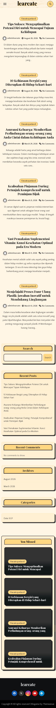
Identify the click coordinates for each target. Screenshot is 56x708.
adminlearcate (13, 38)
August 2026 (10, 479)
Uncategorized (28, 18)
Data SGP (8, 518)
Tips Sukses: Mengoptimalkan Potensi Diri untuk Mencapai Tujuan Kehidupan (28, 28)
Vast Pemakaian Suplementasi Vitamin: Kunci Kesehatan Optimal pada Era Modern (28, 243)
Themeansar (48, 704)
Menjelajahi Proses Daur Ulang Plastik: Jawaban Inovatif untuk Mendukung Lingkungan (29, 295)
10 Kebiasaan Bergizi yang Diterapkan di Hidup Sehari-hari (29, 83)
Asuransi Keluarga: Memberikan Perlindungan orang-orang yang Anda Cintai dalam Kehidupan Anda (28, 133)
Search (28, 348)
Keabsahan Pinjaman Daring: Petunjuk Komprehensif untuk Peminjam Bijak (28, 190)
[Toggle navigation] (5, 4)
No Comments (48, 38)
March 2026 (9, 486)
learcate (28, 684)
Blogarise (35, 704)
